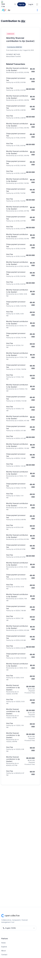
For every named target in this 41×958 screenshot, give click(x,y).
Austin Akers (14, 50)
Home (3, 943)
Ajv (9, 10)
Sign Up (21, 4)
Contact (4, 954)
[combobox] (18, 928)
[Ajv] (4, 10)
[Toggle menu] (37, 4)
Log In (30, 4)
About (3, 951)
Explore (4, 947)
